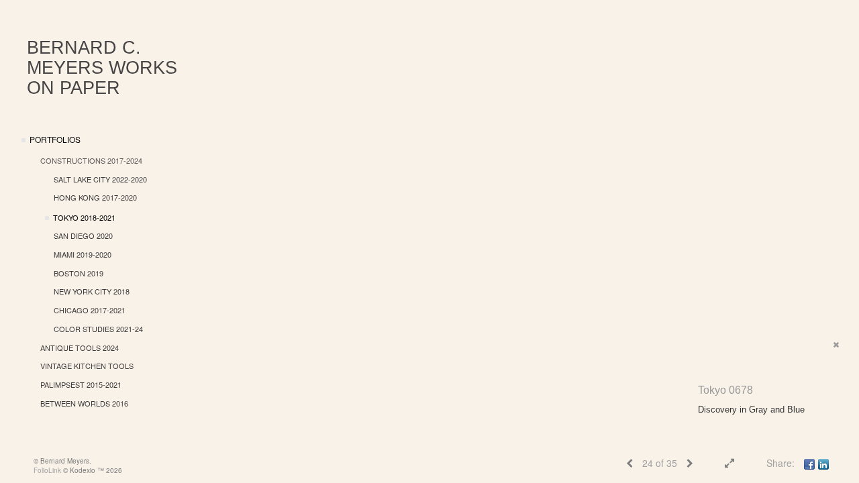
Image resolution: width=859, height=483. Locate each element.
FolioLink (47, 470)
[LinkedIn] (823, 463)
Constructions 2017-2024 (91, 160)
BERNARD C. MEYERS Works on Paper (102, 68)
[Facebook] (809, 463)
